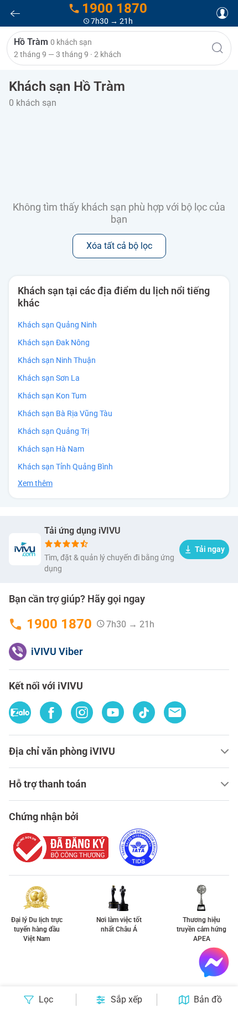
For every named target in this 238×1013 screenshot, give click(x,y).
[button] (119, 48)
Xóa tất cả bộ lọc (119, 246)
